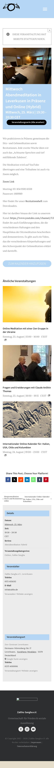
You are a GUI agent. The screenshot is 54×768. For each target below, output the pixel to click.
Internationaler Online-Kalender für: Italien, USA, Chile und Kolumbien (26, 445)
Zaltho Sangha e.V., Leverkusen (19, 574)
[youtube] (33, 729)
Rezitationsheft (33, 201)
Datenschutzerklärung (27, 746)
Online (8, 555)
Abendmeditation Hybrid (16, 544)
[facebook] (20, 729)
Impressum (36, 742)
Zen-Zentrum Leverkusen (16, 644)
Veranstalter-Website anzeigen (19, 594)
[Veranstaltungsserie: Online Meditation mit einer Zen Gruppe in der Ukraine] (5, 340)
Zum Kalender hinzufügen (27, 263)
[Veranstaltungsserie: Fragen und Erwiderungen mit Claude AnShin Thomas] (49, 395)
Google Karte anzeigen (17, 659)
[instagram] (27, 729)
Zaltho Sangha (18, 555)
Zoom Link (8, 181)
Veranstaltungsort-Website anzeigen (21, 670)
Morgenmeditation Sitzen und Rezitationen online (13, 498)
